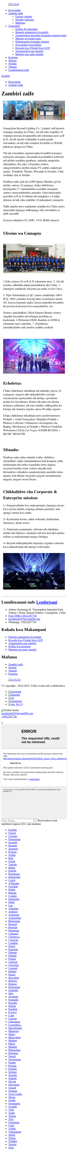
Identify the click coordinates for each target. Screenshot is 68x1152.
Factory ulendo (23, 16)
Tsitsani (12, 66)
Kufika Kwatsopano (26, 29)
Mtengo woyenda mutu (28, 38)
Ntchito (12, 63)
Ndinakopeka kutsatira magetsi (32, 41)
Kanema (13, 57)
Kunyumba (14, 10)
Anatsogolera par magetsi (29, 51)
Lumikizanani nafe (18, 69)
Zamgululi (14, 25)
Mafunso (20, 22)
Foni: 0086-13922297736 (22, 615)
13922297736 (9, 716)
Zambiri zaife (15, 13)
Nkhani (12, 60)
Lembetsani (46, 602)
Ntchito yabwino (24, 19)
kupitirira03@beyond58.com (24, 618)
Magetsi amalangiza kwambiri (31, 32)
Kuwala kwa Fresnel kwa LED (32, 47)
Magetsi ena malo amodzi (29, 54)
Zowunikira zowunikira (28, 44)
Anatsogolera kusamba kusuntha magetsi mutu (40, 35)
